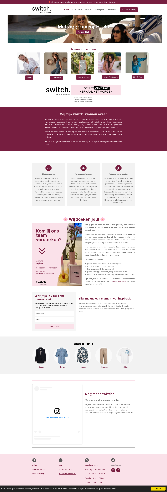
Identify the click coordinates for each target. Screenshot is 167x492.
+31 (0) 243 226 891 (66, 469)
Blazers (41, 367)
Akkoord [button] (158, 489)
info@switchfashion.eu (67, 474)
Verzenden (54, 327)
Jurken (62, 367)
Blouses (83, 367)
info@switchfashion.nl (118, 281)
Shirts (125, 367)
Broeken (104, 367)
